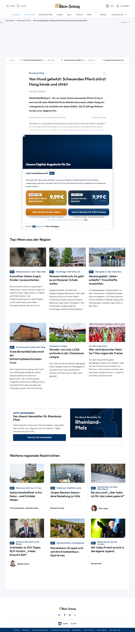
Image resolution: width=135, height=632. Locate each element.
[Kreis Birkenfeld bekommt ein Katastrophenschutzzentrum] (28, 332)
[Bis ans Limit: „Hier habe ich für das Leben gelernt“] (108, 473)
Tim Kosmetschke (17, 508)
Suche (23, 6)
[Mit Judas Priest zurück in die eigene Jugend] (108, 528)
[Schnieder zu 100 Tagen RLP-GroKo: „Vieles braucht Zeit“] (27, 528)
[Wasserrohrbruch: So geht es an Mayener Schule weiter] (67, 256)
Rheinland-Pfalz (23, 20)
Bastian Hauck (23, 564)
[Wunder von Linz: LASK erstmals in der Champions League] (67, 332)
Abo (112, 6)
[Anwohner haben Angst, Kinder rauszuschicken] (28, 256)
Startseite (10, 20)
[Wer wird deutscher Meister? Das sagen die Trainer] (107, 332)
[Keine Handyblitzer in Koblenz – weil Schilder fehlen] (27, 473)
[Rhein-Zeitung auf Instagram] (70, 615)
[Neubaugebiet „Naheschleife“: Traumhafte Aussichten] (107, 256)
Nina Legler (103, 508)
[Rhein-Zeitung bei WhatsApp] (59, 615)
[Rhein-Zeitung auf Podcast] (75, 615)
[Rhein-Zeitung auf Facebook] (64, 615)
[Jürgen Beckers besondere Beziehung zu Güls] (67, 473)
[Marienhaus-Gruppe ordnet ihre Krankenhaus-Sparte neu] (67, 528)
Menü (12, 6)
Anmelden (125, 6)
